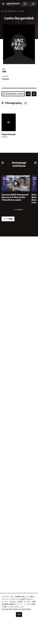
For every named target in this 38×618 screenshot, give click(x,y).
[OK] (19, 614)
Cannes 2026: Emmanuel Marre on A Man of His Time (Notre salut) (15, 197)
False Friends (9, 134)
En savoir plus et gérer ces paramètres (16, 609)
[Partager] (28, 93)
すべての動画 (8, 219)
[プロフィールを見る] (33, 4)
